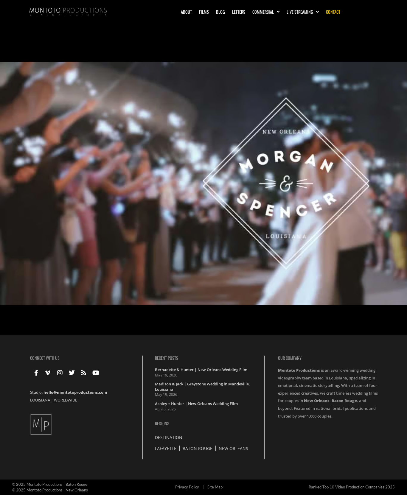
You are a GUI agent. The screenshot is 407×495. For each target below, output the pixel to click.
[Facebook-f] (36, 373)
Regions (162, 423)
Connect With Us (45, 358)
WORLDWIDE (65, 400)
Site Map (215, 487)
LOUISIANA (40, 400)
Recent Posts (166, 358)
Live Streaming (300, 12)
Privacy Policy (187, 487)
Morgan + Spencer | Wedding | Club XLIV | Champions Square (96, 51)
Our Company (290, 358)
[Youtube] (96, 373)
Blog (220, 12)
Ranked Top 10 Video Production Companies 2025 (352, 487)
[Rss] (84, 373)
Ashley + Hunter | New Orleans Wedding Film (196, 403)
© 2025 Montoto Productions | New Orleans (50, 490)
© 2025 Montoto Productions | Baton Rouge (49, 484)
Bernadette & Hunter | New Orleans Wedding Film (201, 369)
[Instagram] (60, 373)
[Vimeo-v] (48, 373)
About (186, 12)
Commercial (263, 12)
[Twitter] (72, 373)
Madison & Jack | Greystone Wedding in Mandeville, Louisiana (202, 386)
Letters (238, 12)
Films (204, 12)
